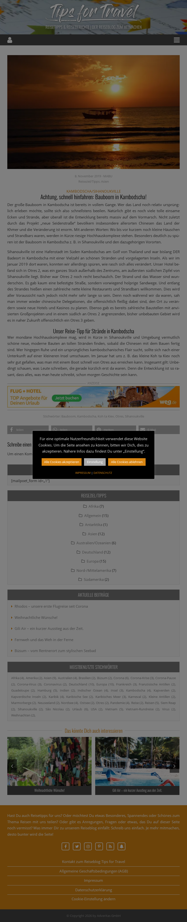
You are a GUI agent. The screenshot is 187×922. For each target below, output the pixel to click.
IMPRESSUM (83, 473)
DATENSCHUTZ (103, 473)
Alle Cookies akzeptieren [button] (61, 462)
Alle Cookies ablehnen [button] (127, 462)
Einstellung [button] (95, 462)
